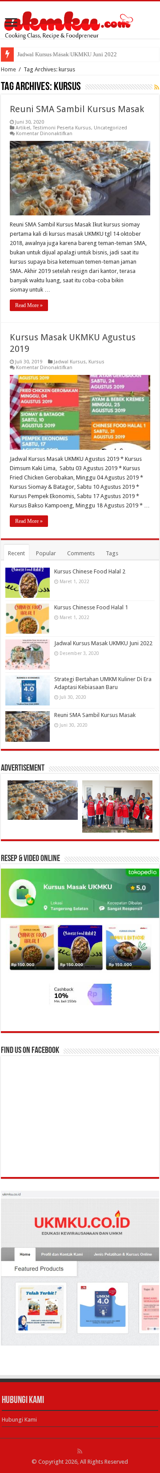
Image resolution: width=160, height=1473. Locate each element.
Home (8, 69)
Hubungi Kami (19, 1419)
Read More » (29, 305)
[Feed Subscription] (156, 87)
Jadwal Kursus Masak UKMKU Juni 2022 (67, 54)
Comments (81, 553)
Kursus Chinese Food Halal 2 (89, 571)
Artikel (23, 128)
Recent (16, 553)
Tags (112, 553)
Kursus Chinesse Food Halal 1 (91, 607)
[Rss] (79, 1451)
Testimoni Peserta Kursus (62, 128)
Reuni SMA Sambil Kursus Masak (77, 109)
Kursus (96, 362)
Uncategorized (110, 128)
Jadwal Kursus (70, 362)
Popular (46, 553)
